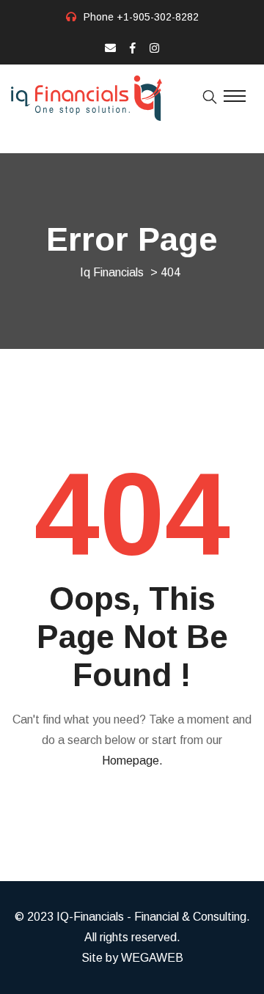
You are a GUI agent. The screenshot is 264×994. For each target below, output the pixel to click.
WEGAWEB (152, 957)
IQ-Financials (90, 916)
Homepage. (132, 760)
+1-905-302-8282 (158, 17)
